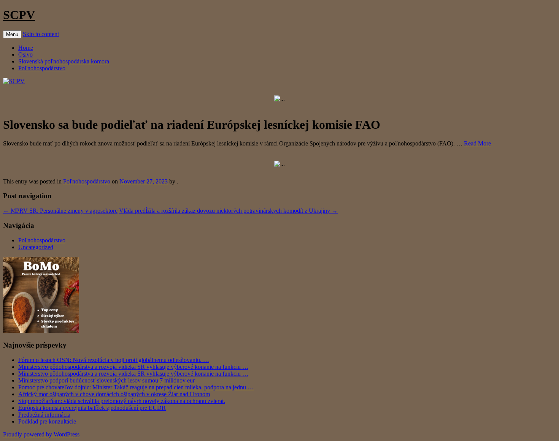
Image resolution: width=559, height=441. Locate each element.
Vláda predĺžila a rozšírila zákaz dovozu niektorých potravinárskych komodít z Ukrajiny (228, 210)
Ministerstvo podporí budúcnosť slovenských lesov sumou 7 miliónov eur (106, 380)
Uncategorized (35, 247)
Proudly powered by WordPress (41, 434)
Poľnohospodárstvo (41, 68)
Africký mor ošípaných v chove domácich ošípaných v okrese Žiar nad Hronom (114, 394)
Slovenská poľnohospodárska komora (63, 61)
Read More (477, 143)
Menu (12, 34)
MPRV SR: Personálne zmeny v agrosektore (60, 210)
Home (25, 47)
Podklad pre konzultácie (47, 421)
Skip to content (41, 34)
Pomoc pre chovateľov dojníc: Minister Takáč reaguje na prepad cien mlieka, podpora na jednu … (136, 387)
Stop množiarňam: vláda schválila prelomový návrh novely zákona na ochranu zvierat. (121, 401)
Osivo (25, 54)
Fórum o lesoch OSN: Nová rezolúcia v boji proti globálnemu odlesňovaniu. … (113, 360)
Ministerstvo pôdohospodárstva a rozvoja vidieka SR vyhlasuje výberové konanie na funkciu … (133, 367)
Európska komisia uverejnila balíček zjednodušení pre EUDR (92, 408)
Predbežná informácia (44, 414)
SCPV (19, 15)
